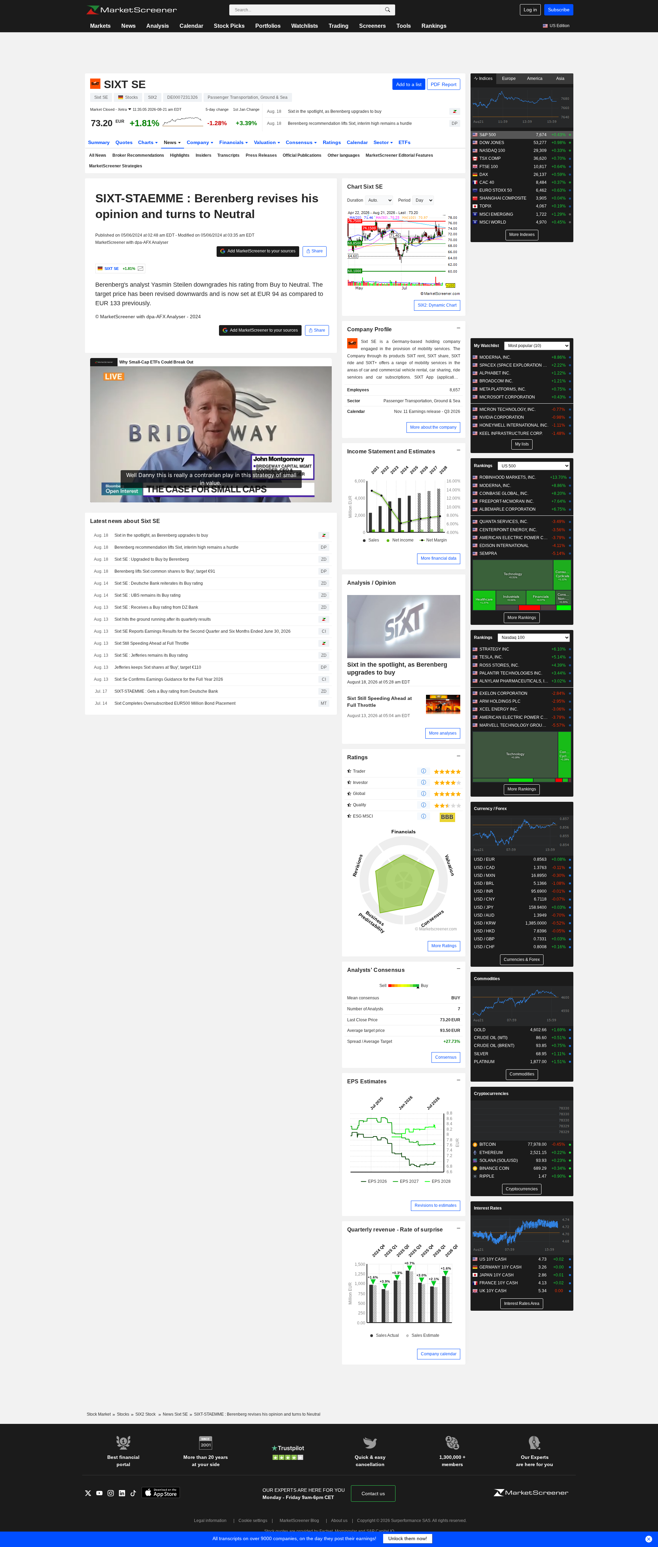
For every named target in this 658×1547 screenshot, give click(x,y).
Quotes (124, 142)
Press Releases (261, 155)
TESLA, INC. (491, 657)
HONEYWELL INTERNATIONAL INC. (513, 425)
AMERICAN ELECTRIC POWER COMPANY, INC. (513, 537)
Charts (146, 142)
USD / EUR (484, 859)
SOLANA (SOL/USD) (498, 1160)
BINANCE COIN (494, 1168)
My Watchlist (486, 345)
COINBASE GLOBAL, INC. (503, 493)
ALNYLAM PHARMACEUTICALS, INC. (513, 681)
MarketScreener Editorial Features (399, 155)
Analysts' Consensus (376, 970)
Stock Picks (229, 26)
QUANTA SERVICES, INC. (503, 521)
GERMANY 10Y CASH (500, 1267)
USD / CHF (484, 946)
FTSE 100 (488, 166)
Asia (560, 78)
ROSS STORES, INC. (499, 665)
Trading (339, 26)
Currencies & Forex (522, 959)
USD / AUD (484, 915)
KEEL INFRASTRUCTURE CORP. (511, 433)
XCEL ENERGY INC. (498, 709)
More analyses (442, 733)
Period (404, 200)
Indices (485, 78)
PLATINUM (484, 1061)
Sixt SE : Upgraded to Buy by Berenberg (151, 559)
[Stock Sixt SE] (139, 268)
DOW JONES (491, 142)
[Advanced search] (387, 9)
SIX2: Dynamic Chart (437, 305)
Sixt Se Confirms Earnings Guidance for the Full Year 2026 (168, 679)
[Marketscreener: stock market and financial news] (131, 10)
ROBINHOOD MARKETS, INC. (507, 477)
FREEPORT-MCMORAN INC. (506, 501)
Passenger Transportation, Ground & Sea (421, 400)
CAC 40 (486, 182)
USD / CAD (484, 867)
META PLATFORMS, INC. (502, 389)
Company (198, 142)
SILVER (481, 1053)
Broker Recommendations (138, 155)
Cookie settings (253, 1520)
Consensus (300, 142)
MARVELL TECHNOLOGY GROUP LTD (513, 725)
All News (97, 155)
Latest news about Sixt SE (125, 521)
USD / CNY (484, 899)
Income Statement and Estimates (391, 451)
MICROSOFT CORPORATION (507, 397)
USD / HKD (484, 931)
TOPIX (485, 206)
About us (339, 1520)
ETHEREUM (491, 1152)
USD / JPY (484, 907)
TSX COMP (490, 158)
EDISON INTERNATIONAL (504, 545)
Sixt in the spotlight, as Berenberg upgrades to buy (334, 111)
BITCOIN (487, 1144)
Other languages (344, 155)
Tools (404, 26)
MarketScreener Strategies (115, 166)
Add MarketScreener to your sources (261, 251)
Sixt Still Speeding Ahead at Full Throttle (151, 643)
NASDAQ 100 (492, 150)
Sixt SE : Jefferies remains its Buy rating (151, 655)
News (128, 26)
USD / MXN (484, 875)
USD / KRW (485, 923)
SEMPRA (488, 553)
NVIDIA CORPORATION (501, 417)
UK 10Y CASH (493, 1290)
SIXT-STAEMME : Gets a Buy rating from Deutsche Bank (166, 691)
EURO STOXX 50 (495, 190)
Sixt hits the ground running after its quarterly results (162, 619)
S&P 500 (487, 134)
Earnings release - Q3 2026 (434, 411)
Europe (509, 78)
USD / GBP (484, 939)
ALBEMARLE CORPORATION (507, 509)
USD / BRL (484, 883)
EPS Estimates (367, 1081)
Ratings (332, 142)
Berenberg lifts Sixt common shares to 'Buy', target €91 (164, 571)
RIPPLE (486, 1176)
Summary (99, 142)
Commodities (487, 978)
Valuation (265, 142)
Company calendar (438, 1354)
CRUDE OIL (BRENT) (494, 1045)
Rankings (434, 26)
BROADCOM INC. (496, 381)
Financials (232, 142)
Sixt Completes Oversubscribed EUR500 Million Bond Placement (174, 703)
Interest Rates (488, 1208)
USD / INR (483, 891)
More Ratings (443, 945)
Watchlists (304, 26)
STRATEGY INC (494, 649)
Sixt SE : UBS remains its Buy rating (147, 595)
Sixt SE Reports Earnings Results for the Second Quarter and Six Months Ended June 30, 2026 (202, 631)
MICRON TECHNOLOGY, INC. (507, 409)
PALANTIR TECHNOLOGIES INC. (510, 673)
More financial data (438, 558)
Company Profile (369, 329)
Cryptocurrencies (491, 1093)
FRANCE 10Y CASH (498, 1283)
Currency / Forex (490, 808)
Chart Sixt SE (365, 187)
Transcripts (228, 155)
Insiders (203, 155)
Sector (382, 142)
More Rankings (522, 617)
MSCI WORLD (492, 222)
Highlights (180, 155)
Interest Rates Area (521, 1303)
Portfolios (268, 26)
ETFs (405, 142)
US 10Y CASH (493, 1259)
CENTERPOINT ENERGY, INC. (508, 529)
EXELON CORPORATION (503, 693)
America (535, 78)
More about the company (433, 427)
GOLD (480, 1029)
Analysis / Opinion (371, 583)
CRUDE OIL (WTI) (491, 1037)
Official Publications (302, 155)
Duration (355, 200)
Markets (100, 26)
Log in (530, 9)
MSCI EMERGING (496, 214)
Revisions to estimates (435, 1205)
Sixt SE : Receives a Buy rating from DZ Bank (156, 607)
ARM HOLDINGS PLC (500, 701)
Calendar (191, 26)
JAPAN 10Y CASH (496, 1275)
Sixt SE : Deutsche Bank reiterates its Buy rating (158, 583)
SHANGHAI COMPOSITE (502, 198)
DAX (483, 174)
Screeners (372, 26)
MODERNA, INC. (495, 357)
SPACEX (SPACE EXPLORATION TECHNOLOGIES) (513, 365)
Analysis (157, 26)
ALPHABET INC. (494, 373)
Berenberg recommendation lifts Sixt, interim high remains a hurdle (350, 123)
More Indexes (522, 234)
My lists (522, 444)
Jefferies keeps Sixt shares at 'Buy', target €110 (157, 667)
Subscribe (559, 9)
